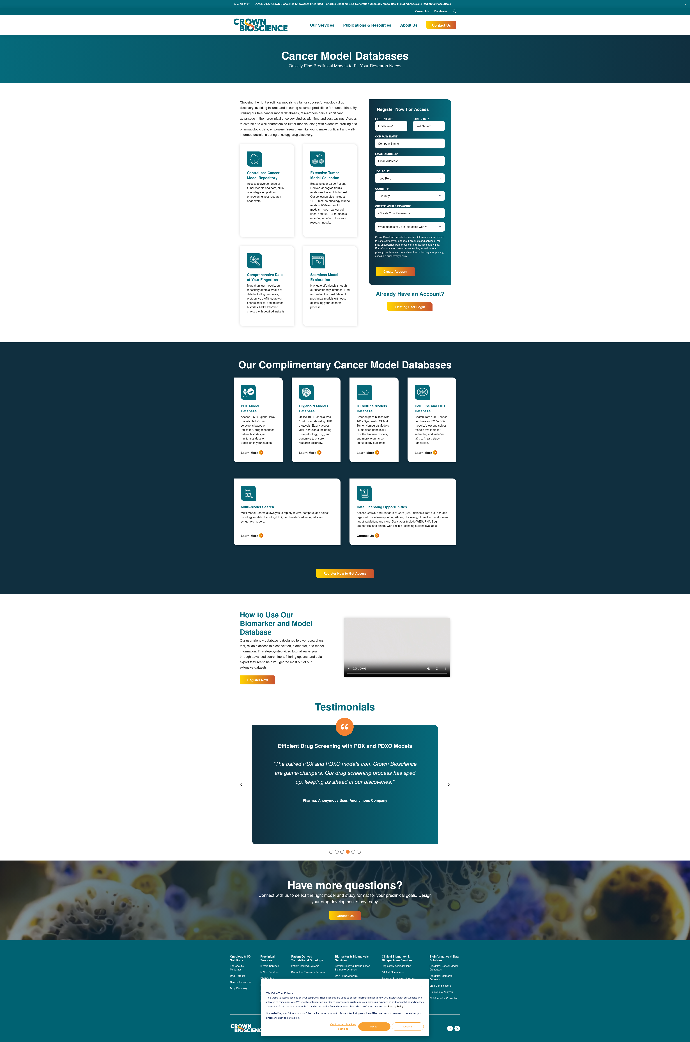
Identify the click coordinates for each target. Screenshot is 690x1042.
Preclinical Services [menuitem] (267, 958)
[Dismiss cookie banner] (422, 986)
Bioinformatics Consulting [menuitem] (443, 998)
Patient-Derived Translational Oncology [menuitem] (307, 958)
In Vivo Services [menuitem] (269, 972)
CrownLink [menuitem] (422, 11)
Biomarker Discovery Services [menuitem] (308, 972)
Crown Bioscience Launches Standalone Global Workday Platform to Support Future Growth (353, 3)
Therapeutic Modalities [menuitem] (237, 967)
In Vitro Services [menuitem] (269, 966)
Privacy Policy (395, 1006)
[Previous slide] (241, 784)
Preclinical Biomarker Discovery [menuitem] (441, 977)
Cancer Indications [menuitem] (240, 982)
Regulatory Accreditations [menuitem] (396, 966)
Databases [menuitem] (440, 11)
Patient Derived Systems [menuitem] (305, 966)
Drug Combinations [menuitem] (440, 985)
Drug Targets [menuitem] (237, 975)
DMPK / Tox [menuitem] (267, 978)
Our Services (322, 25)
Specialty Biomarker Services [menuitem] (398, 978)
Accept (374, 1026)
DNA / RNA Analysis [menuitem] (346, 975)
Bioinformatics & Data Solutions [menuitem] (444, 958)
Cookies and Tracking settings (343, 1026)
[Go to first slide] (448, 784)
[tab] (331, 852)
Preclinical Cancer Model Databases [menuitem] (443, 967)
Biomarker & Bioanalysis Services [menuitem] (352, 958)
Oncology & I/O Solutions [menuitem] (240, 958)
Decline (407, 1026)
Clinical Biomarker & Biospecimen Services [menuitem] (397, 958)
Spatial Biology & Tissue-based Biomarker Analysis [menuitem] (352, 967)
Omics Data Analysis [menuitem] (441, 992)
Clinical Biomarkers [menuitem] (393, 972)
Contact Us (441, 25)
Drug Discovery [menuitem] (238, 988)
